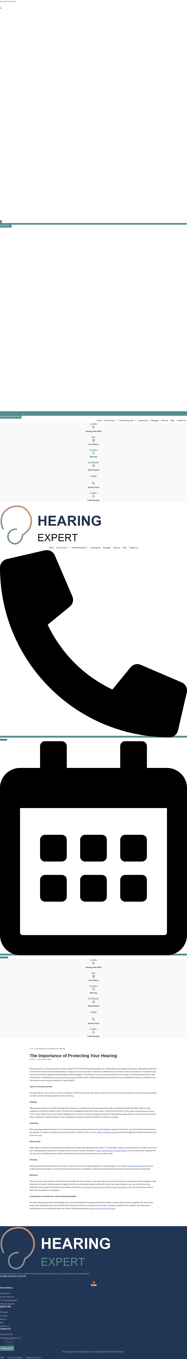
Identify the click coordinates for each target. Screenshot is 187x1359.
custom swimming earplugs (107, 1132)
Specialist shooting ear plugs (138, 1166)
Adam (34, 1059)
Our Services (109, 420)
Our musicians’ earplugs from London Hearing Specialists (104, 1187)
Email (2, 1342)
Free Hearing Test (126, 420)
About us (164, 420)
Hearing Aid (143, 420)
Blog (172, 420)
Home (99, 420)
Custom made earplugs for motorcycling (110, 1151)
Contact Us (181, 420)
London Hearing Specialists (65, 1077)
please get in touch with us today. (103, 1208)
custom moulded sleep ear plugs (141, 1111)
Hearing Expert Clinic (8, 1)
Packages (154, 420)
